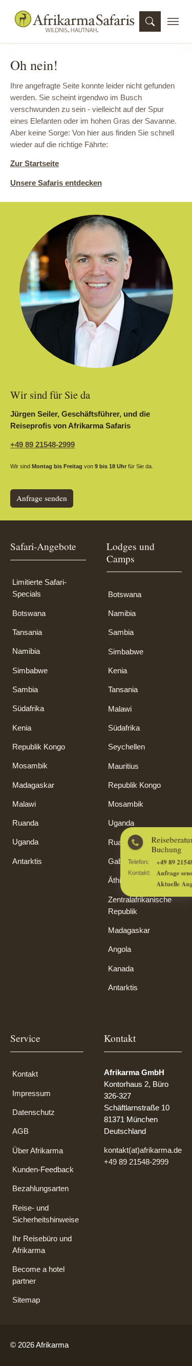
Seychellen (126, 746)
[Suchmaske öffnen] (150, 21)
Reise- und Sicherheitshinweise (45, 1213)
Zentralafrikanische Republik (140, 905)
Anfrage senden (41, 498)
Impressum (31, 1093)
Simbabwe (30, 670)
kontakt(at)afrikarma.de (143, 1150)
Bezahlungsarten (40, 1188)
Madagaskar (33, 785)
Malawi (24, 804)
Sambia (25, 689)
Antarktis (27, 861)
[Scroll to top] (170, 1344)
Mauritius (123, 766)
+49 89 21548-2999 (42, 444)
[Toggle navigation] (173, 21)
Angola (119, 949)
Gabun (119, 861)
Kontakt (25, 1073)
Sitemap (26, 1299)
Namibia (26, 651)
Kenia (21, 727)
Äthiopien (123, 880)
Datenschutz (33, 1112)
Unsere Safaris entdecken (56, 182)
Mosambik (30, 765)
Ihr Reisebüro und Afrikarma (42, 1244)
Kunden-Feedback (43, 1169)
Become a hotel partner (38, 1275)
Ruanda (25, 822)
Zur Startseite (34, 163)
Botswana (29, 613)
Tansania (27, 632)
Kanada (121, 968)
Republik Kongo (38, 746)
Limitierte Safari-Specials (39, 588)
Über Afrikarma (37, 1150)
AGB (20, 1131)
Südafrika (28, 708)
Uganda (25, 841)
